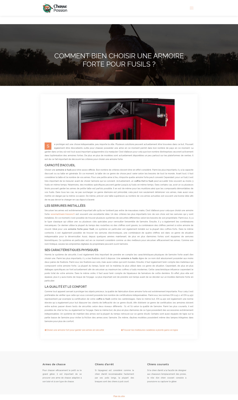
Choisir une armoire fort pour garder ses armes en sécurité (75, 330)
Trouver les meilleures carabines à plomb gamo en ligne (150, 330)
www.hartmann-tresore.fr (63, 214)
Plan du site (119, 396)
